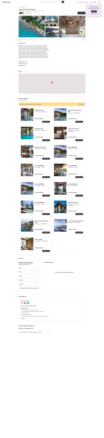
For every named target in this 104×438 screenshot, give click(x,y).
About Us (86, 2)
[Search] (63, 2)
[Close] (100, 5)
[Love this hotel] (84, 40)
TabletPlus (94, 2)
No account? (94, 13)
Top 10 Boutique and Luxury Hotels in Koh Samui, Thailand (31, 332)
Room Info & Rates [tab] (30, 39)
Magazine (82, 2)
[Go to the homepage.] (6, 2)
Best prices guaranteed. (23, 100)
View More (22, 318)
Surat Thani (24, 7)
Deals (78, 2)
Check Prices (81, 104)
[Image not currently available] (27, 114)
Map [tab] (24, 39)
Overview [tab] (20, 39)
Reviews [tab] (36, 39)
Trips (90, 2)
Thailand (20, 7)
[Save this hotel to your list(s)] (82, 40)
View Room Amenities (39, 118)
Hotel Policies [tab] (41, 39)
